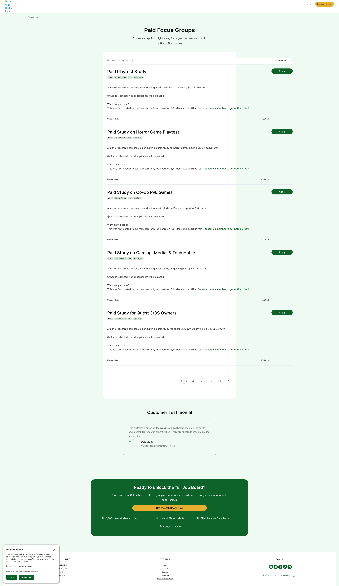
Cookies (165, 572)
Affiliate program (61, 568)
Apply (282, 71)
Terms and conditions (165, 579)
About (165, 565)
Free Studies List (61, 565)
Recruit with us (60, 572)
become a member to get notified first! (227, 108)
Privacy (165, 568)
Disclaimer (165, 575)
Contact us (61, 575)
